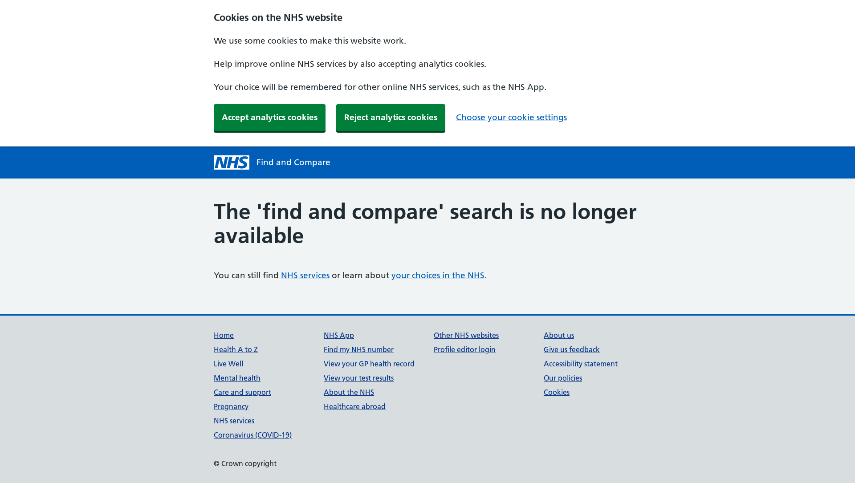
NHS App (339, 335)
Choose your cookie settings (511, 117)
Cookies (557, 392)
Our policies (563, 377)
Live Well (228, 363)
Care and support (242, 392)
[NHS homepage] (231, 162)
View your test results (359, 377)
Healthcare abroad (355, 406)
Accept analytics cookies (270, 117)
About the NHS (349, 392)
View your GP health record (369, 363)
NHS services (305, 275)
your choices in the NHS (437, 275)
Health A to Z (236, 349)
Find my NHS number (359, 349)
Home (224, 335)
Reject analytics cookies (390, 117)
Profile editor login (465, 349)
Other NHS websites (466, 335)
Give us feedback (572, 349)
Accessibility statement (581, 363)
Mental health (237, 377)
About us (559, 335)
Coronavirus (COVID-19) (253, 434)
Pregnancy (231, 406)
